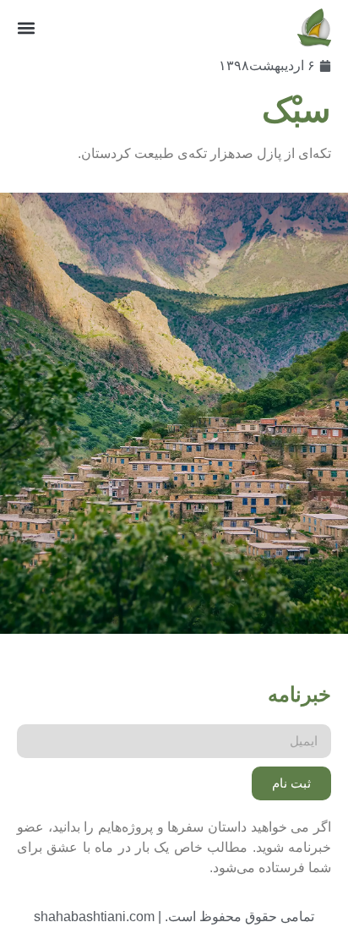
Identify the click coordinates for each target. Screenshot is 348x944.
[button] (26, 28)
